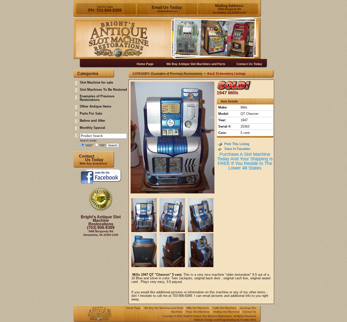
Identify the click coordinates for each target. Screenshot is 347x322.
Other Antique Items (95, 106)
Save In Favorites (237, 149)
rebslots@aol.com (167, 11)
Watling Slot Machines (226, 311)
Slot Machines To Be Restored (103, 89)
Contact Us (249, 311)
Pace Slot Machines (198, 311)
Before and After (92, 120)
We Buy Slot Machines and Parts (163, 307)
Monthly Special (92, 128)
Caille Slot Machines (224, 307)
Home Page (133, 307)
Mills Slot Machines (198, 307)
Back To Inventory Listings (226, 73)
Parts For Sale (91, 113)
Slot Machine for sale (96, 82)
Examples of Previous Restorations (97, 98)
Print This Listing (236, 144)
